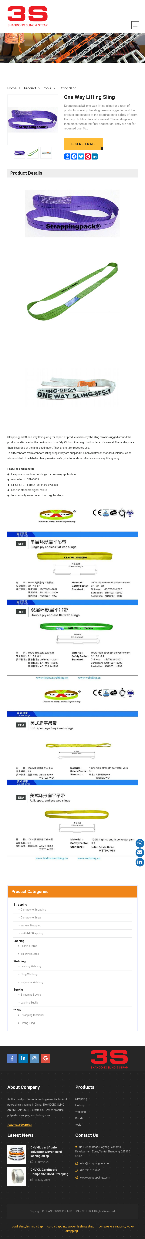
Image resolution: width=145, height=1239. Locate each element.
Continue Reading (19, 1125)
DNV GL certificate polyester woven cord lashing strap (46, 1152)
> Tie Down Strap (28, 953)
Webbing (80, 1111)
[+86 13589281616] (140, 843)
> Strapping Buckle (29, 994)
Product (30, 88)
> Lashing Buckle (28, 1002)
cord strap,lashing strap (27, 1226)
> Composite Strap (29, 917)
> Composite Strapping (32, 909)
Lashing (80, 1105)
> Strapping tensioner (31, 1015)
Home (12, 88)
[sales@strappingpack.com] (140, 852)
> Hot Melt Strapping (30, 933)
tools (78, 1124)
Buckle (79, 1118)
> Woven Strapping (29, 925)
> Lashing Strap (27, 945)
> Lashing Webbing (29, 966)
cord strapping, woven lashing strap (70, 1226)
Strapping (81, 1098)
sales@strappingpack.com (95, 1163)
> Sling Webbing (28, 974)
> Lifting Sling (26, 1022)
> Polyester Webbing (30, 982)
